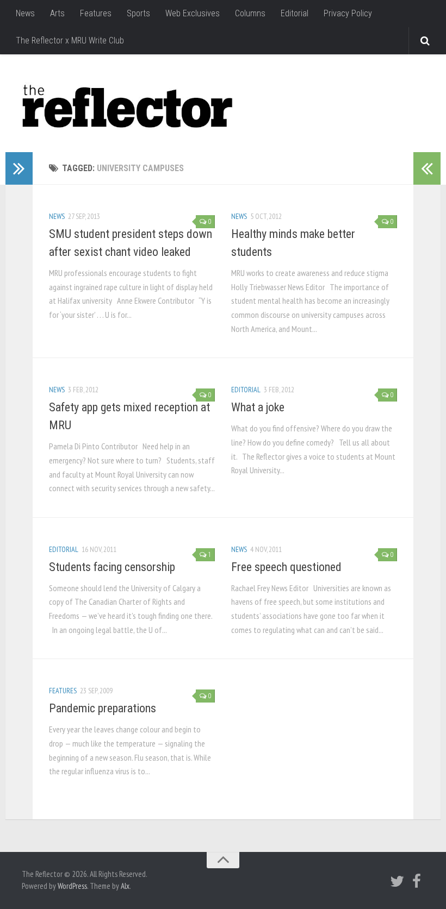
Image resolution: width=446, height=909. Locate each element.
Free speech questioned (286, 567)
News (25, 13)
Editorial (294, 13)
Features (96, 13)
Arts (57, 13)
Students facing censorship (112, 567)
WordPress (72, 886)
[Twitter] (397, 881)
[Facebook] (416, 881)
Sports (138, 13)
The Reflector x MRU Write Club (70, 40)
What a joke (257, 407)
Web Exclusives (192, 13)
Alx (125, 886)
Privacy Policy (348, 13)
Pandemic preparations (102, 708)
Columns (250, 13)
